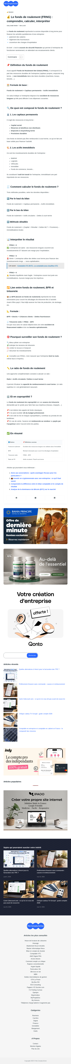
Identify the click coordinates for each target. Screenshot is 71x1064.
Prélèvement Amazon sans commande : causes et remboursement (42, 684)
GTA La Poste (35, 979)
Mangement (36, 1028)
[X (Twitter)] (35, 498)
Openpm (35, 992)
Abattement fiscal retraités (35, 946)
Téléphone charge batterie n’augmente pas (35, 1003)
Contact (35, 1044)
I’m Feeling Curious (35, 990)
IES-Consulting (35, 985)
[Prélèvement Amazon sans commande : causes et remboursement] (10, 690)
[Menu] (66, 4)
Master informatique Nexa (35, 948)
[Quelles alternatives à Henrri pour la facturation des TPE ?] (10, 675)
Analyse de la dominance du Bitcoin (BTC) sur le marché (33, 489)
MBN (35, 974)
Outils (35, 1031)
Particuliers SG (35, 969)
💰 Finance (10, 12)
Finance (35, 1023)
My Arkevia (35, 1000)
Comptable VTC (35, 954)
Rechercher (32, 655)
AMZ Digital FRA (35, 956)
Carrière (35, 1018)
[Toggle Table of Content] (20, 57)
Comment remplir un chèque (35, 961)
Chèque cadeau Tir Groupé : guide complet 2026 (35, 714)
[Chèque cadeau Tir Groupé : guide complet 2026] (10, 720)
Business (35, 1015)
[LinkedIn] (54, 498)
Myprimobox (35, 995)
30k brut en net (35, 972)
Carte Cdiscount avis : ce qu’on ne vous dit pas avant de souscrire (42, 699)
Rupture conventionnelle (35, 964)
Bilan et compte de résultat (35, 951)
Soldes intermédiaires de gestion (35, 977)
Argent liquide (35, 966)
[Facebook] (16, 498)
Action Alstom (35, 959)
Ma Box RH (35, 982)
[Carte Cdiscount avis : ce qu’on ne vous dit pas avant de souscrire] (10, 705)
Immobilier (35, 1026)
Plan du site (35, 1049)
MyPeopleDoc (35, 998)
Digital (35, 1021)
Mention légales (35, 1046)
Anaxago (36, 943)
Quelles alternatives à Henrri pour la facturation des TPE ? (39, 669)
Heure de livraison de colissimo (35, 941)
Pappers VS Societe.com (35, 987)
